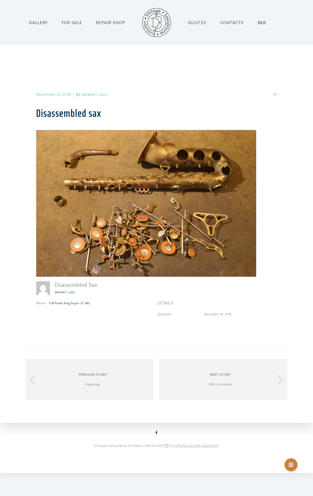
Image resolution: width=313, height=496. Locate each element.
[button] (291, 464)
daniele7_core (65, 292)
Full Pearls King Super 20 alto (69, 303)
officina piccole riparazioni (196, 446)
